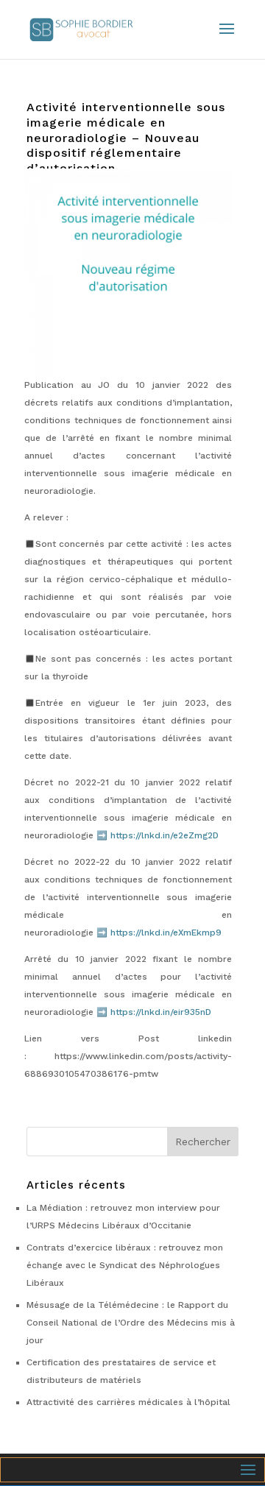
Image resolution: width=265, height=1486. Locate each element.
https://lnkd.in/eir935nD (160, 1012)
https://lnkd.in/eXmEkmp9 (166, 932)
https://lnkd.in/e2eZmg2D (164, 835)
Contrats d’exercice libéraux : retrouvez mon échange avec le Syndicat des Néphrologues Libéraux (124, 1265)
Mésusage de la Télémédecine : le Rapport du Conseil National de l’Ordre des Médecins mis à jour (130, 1322)
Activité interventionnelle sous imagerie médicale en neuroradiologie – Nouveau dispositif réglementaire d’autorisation (125, 137)
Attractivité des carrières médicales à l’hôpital (128, 1402)
